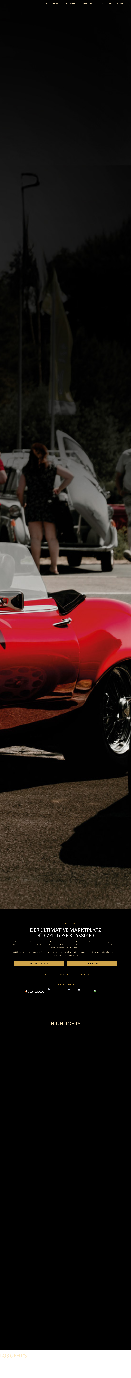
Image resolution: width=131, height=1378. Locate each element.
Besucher (87, 3)
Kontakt (121, 3)
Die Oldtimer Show (52, 3)
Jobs (110, 3)
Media (100, 3)
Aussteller (72, 3)
